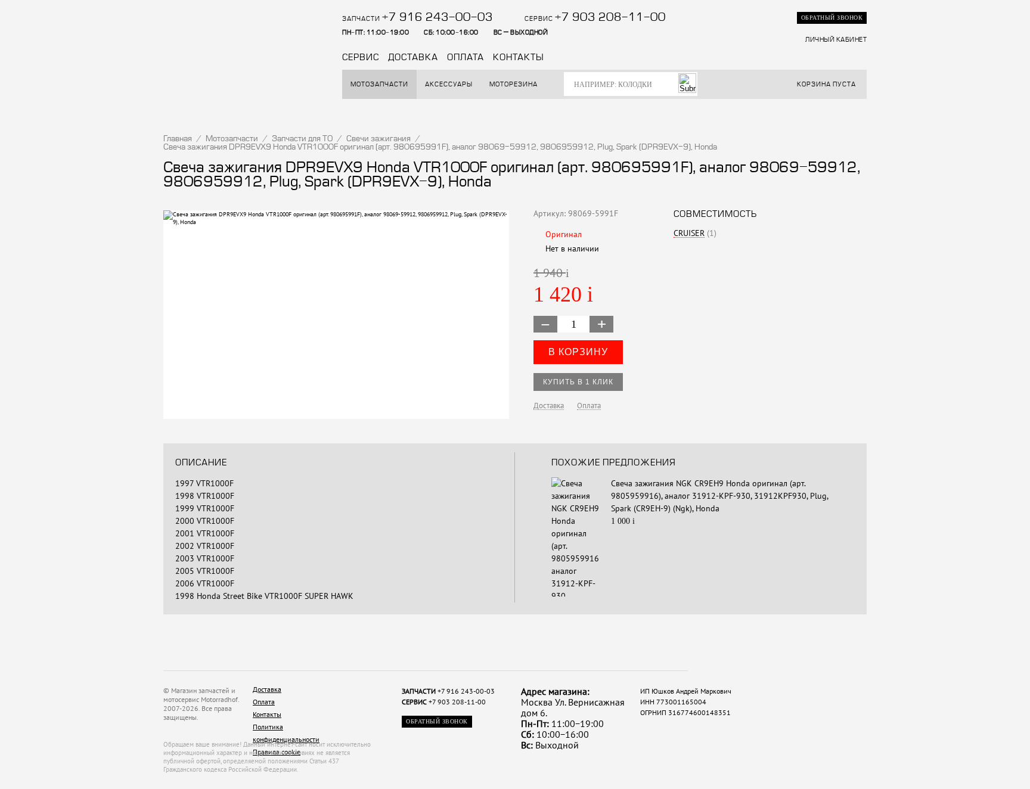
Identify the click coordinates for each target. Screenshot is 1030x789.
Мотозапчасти (379, 84)
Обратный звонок (832, 17)
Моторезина (513, 84)
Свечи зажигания (378, 139)
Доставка (413, 58)
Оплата (465, 58)
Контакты (518, 58)
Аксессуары (449, 84)
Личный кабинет (836, 40)
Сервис (360, 58)
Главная (177, 139)
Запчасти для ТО (302, 139)
